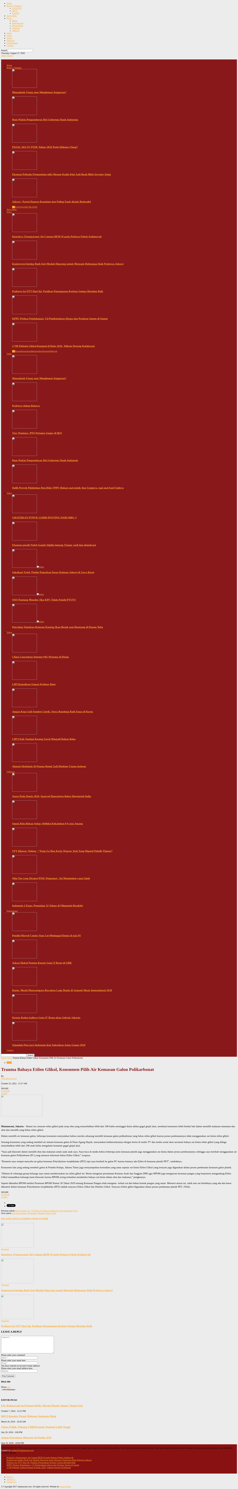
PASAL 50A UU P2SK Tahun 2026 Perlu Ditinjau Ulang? (45, 147)
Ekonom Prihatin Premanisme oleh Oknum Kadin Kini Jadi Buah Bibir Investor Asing (61, 174)
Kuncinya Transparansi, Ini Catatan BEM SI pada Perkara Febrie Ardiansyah (57, 236)
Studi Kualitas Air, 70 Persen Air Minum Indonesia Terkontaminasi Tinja (46, 1211)
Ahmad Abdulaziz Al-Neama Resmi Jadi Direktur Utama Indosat (49, 766)
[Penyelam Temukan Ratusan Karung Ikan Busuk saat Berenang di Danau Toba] (28, 622)
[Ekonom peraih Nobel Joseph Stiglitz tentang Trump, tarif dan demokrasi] (24, 539)
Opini (9, 33)
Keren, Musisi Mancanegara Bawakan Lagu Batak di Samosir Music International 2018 (62, 990)
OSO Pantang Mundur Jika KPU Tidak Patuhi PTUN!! (44, 599)
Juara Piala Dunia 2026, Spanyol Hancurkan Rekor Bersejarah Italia (51, 796)
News (9, 18)
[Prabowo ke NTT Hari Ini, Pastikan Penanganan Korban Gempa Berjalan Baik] (24, 286)
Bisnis (14, 21)
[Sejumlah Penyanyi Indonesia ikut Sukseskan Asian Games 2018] (24, 1039)
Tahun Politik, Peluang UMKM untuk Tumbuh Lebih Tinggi (35, 1427)
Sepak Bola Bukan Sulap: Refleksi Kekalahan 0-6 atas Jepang (47, 823)
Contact (10, 45)
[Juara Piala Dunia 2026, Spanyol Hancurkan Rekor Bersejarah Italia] (24, 791)
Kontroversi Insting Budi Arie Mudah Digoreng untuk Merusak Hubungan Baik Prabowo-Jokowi (68, 263)
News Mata (12, 16)
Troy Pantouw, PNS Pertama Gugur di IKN (37, 433)
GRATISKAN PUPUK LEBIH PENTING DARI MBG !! (44, 517)
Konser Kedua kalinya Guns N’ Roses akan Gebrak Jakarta (46, 1017)
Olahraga (11, 40)
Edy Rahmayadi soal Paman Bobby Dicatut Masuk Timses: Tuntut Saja (42, 1405)
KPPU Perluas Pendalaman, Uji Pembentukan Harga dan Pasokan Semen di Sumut (60, 318)
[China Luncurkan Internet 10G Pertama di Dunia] (24, 651)
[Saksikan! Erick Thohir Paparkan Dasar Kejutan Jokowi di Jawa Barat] (28, 567)
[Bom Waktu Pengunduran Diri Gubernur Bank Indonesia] (24, 114)
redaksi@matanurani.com (22, 1450)
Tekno (9, 38)
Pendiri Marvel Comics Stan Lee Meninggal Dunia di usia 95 (46, 935)
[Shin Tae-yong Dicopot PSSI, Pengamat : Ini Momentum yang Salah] (24, 873)
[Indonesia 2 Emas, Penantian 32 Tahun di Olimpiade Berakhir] (24, 900)
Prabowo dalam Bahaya (26, 405)
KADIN (15, 13)
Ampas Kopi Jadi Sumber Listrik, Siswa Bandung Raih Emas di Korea (52, 711)
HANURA (17, 8)
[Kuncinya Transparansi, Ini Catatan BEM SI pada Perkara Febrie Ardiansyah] (24, 231)
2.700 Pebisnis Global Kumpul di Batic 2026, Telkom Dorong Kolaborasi (53, 346)
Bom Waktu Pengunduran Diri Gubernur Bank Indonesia (45, 119)
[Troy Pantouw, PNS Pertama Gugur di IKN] (24, 428)
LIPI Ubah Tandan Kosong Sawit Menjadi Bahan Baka (44, 739)
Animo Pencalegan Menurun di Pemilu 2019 (26, 1437)
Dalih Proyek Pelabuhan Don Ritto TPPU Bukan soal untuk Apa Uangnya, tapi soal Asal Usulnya (68, 487)
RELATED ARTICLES (12, 1218)
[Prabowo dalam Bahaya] (24, 400)
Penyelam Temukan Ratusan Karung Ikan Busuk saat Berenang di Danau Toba (57, 627)
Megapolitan (17, 26)
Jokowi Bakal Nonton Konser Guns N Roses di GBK (42, 962)
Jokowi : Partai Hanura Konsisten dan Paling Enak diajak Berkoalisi (51, 201)
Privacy (10, 1477)
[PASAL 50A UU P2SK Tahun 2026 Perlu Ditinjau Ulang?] (24, 142)
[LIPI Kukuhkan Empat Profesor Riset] (24, 679)
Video (9, 35)
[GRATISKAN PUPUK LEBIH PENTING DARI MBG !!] (24, 512)
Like (8, 1387)
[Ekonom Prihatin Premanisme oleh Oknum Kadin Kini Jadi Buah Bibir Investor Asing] (24, 169)
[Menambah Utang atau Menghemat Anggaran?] (24, 87)
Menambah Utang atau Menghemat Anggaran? (39, 92)
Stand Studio (65, 1486)
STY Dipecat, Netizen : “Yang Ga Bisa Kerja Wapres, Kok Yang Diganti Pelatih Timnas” (62, 851)
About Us (11, 1479)
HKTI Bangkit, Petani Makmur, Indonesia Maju (28, 1416)
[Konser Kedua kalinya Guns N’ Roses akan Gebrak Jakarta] (24, 1012)
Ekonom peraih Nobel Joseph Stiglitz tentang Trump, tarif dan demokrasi (54, 545)
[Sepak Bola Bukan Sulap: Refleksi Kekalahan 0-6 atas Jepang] (24, 818)
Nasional (16, 28)
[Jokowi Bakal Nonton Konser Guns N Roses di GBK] (24, 957)
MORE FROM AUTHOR (36, 1218)
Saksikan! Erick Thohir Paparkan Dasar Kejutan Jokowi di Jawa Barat (53, 572)
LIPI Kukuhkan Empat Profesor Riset (34, 684)
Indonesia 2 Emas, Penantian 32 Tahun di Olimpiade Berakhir (47, 905)
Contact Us (11, 1482)
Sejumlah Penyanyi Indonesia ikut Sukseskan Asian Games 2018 (48, 1045)
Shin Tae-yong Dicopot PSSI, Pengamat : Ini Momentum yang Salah (51, 878)
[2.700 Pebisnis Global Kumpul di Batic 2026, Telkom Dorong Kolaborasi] (24, 340)
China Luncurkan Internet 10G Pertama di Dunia (40, 656)
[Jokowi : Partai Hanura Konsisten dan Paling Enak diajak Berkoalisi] (24, 196)
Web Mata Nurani (9, 1078)
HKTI (14, 11)
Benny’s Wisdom (14, 6)
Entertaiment (12, 43)
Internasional (17, 23)
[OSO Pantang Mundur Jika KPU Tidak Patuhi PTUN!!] (28, 594)
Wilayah (15, 31)
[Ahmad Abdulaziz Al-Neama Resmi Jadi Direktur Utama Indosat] (24, 761)
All (13, 207)
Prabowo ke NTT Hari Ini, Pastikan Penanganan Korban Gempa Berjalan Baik (57, 291)
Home (9, 3)
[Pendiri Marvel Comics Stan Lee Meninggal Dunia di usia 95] (24, 930)
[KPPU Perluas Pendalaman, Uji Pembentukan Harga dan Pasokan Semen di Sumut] (24, 313)
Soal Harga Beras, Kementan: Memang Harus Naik (33, 1213)
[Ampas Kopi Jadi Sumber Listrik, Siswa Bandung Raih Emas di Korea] (24, 706)
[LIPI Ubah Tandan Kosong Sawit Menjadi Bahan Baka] (24, 734)
